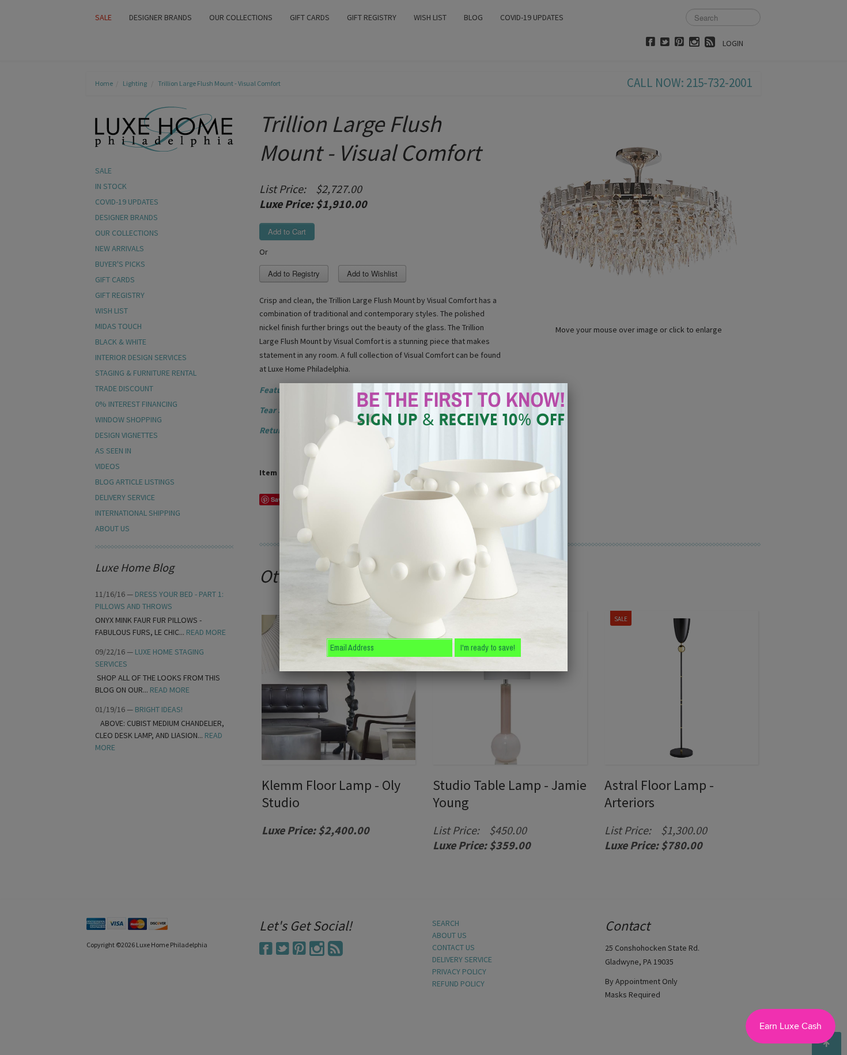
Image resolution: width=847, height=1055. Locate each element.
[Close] (567, 383)
